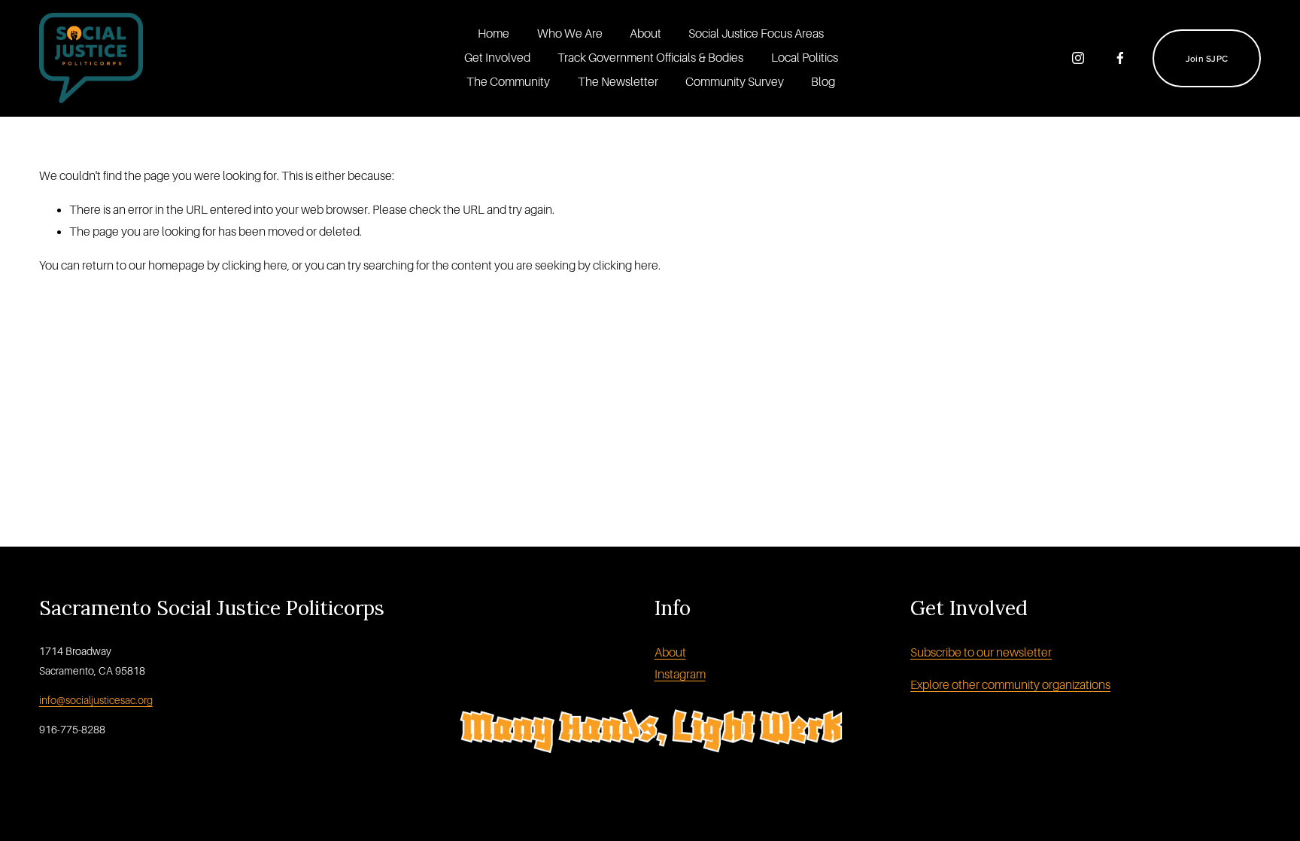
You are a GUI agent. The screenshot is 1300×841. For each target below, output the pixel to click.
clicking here (254, 266)
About (645, 34)
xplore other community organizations (1013, 685)
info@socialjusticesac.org (96, 700)
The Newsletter (618, 82)
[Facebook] (1120, 58)
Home (493, 34)
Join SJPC (1207, 58)
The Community (508, 82)
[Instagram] (1078, 58)
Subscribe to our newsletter (981, 653)
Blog (823, 82)
